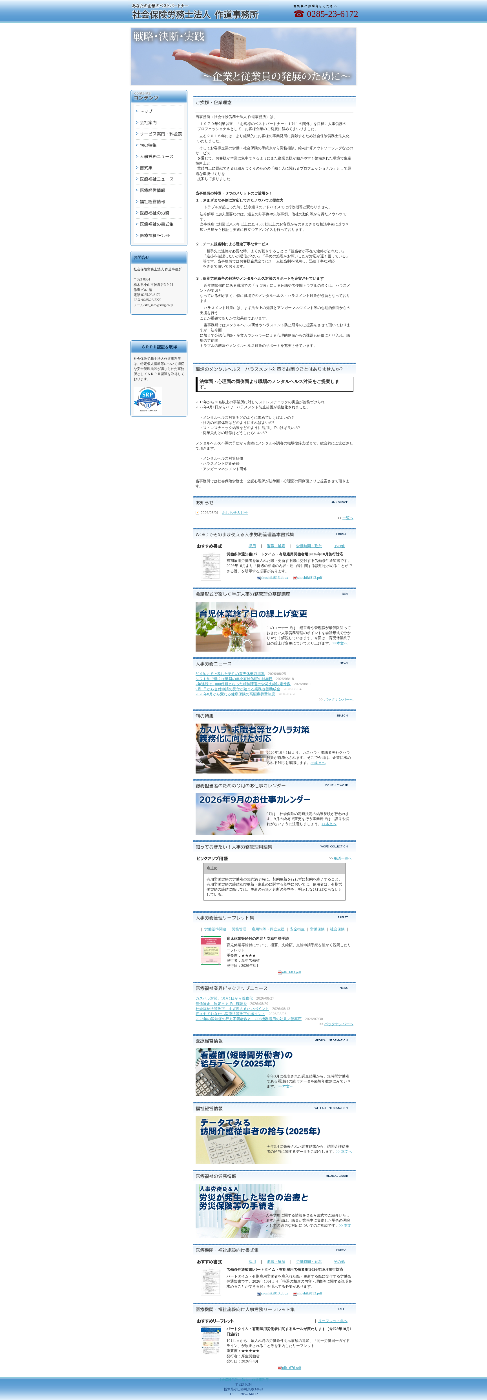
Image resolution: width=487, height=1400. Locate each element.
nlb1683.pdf (291, 972)
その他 (339, 546)
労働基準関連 (215, 929)
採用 (252, 546)
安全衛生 (297, 929)
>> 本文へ (285, 1086)
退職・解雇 (276, 546)
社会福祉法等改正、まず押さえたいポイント (232, 1009)
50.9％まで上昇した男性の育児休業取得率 (230, 674)
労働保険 (317, 929)
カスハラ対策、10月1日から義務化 (224, 998)
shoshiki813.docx (274, 577)
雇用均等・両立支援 (268, 929)
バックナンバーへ (338, 699)
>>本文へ (340, 643)
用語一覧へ (343, 858)
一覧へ (347, 518)
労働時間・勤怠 (309, 546)
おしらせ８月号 (235, 513)
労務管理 (239, 929)
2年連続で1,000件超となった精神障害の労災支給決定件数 (243, 684)
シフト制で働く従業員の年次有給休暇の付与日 (234, 679)
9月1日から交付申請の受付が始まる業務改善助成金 (238, 689)
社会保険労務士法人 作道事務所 (243, 1380)
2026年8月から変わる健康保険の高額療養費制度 (235, 694)
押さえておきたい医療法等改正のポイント (230, 1014)
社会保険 (337, 929)
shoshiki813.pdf (309, 577)
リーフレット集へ (332, 1321)
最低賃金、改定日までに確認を (221, 1004)
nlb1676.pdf (291, 1368)
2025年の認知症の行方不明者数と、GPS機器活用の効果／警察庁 (249, 1019)
